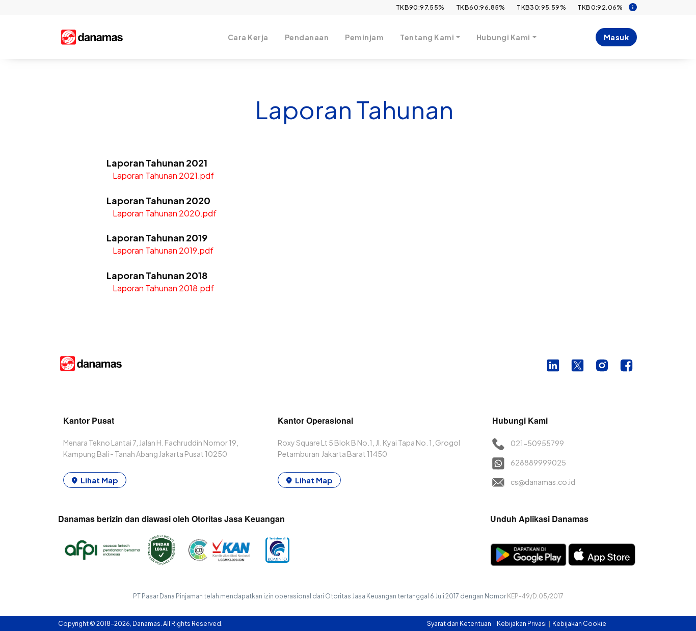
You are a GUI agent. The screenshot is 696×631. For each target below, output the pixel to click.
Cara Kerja (248, 37)
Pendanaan (307, 37)
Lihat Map (99, 480)
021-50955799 (537, 443)
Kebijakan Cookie (579, 623)
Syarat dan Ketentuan (459, 623)
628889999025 (538, 462)
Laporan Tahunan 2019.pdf (163, 250)
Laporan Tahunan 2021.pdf (163, 175)
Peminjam (364, 37)
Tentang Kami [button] (427, 37)
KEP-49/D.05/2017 (535, 596)
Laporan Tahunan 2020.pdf (165, 213)
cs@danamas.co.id (543, 481)
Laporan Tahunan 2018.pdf (163, 288)
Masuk (616, 37)
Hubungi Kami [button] (503, 37)
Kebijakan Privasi (522, 623)
